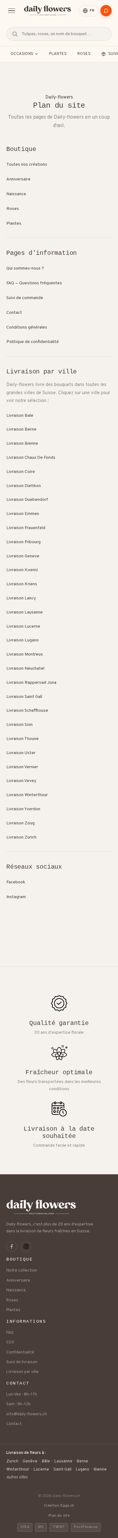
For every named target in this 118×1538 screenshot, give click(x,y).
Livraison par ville (22, 1372)
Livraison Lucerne (23, 626)
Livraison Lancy (21, 598)
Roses (84, 53)
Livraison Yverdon (23, 809)
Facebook (15, 882)
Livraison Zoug (20, 823)
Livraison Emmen (22, 514)
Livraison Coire (20, 471)
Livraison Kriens (21, 584)
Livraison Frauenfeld (25, 528)
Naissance (16, 194)
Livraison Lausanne (24, 612)
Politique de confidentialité (32, 342)
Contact (14, 312)
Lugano (82, 1469)
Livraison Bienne (22, 443)
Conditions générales (26, 327)
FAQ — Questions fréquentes (34, 283)
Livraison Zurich (21, 837)
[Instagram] (26, 1246)
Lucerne (41, 1469)
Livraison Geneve (22, 556)
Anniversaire (18, 179)
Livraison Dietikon (23, 486)
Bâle (46, 1461)
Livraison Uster (21, 753)
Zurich (12, 1461)
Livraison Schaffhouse (27, 710)
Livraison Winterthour (27, 795)
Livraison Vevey (21, 781)
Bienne (100, 1469)
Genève (30, 1461)
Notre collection (21, 1270)
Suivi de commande (24, 298)
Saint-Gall (62, 1469)
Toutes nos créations (26, 164)
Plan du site (59, 1515)
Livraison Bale (19, 415)
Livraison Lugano (22, 640)
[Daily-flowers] (47, 10)
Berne (82, 1461)
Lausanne (63, 1461)
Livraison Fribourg (23, 542)
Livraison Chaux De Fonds (30, 457)
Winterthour (17, 1469)
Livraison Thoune (22, 739)
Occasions (22, 53)
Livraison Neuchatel (25, 668)
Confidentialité (20, 1352)
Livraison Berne (21, 429)
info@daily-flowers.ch (26, 1414)
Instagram (16, 897)
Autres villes (17, 1477)
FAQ (10, 1332)
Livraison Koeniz (22, 570)
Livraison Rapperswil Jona (31, 682)
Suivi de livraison (21, 1362)
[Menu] (11, 11)
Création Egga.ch (59, 1505)
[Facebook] (11, 1246)
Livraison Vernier (22, 767)
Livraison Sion (19, 724)
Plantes (58, 53)
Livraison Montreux (24, 654)
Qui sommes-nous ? (25, 268)
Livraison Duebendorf (27, 499)
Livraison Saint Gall (24, 696)
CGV (10, 1342)
